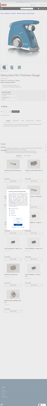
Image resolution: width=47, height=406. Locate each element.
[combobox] (42, 405)
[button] (18, 219)
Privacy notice (14, 227)
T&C (18, 227)
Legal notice (23, 227)
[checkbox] (10, 210)
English (42, 404)
